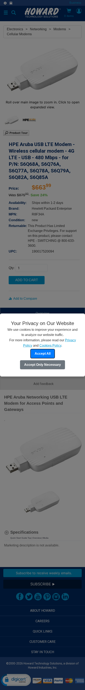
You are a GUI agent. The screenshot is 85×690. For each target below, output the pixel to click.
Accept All (43, 353)
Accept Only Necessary (42, 364)
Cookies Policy (50, 345)
